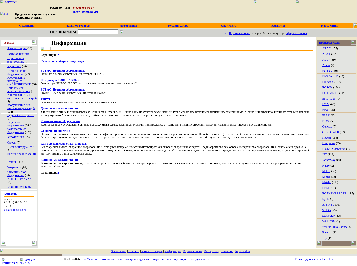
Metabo (326, 182)
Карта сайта (242, 251)
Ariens (326, 65)
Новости (133, 251)
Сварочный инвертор (55, 130)
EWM (325, 104)
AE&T (326, 54)
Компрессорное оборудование (16, 130)
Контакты (227, 251)
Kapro (326, 165)
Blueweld (328, 81)
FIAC (325, 109)
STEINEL (328, 204)
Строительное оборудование (15, 60)
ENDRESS (329, 98)
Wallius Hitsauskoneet (335, 226)
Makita (326, 171)
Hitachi (326, 137)
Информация (173, 251)
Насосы (11, 142)
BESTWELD (330, 76)
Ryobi (325, 199)
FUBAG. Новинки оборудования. (63, 70)
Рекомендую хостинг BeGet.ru (314, 259)
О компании (118, 251)
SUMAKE (328, 215)
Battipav (327, 70)
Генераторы (14, 167)
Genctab (327, 126)
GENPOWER (330, 132)
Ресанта (327, 232)
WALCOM (329, 221)
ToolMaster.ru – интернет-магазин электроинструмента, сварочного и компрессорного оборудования (145, 259)
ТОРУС (46, 99)
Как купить (211, 251)
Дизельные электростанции (59, 108)
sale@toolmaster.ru (85, 11)
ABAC (326, 48)
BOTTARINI (330, 93)
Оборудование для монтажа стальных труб (22, 96)
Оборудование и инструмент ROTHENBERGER (19, 81)
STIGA (326, 210)
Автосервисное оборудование (16, 72)
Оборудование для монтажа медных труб (21, 106)
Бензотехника (15, 136)
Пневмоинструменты (20, 147)
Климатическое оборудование (16, 173)
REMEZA (328, 187)
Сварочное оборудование (15, 123)
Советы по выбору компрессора (62, 61)
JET (324, 154)
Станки (11, 161)
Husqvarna (328, 143)
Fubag (326, 120)
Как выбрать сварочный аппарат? (64, 143)
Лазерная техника (18, 53)
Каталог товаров (152, 251)
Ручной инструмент (19, 178)
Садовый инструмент (20, 115)
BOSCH (327, 87)
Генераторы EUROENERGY (60, 80)
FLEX (326, 115)
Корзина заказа (192, 251)
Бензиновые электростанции (60, 159)
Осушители (14, 66)
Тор (325, 238)
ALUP (326, 59)
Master (326, 176)
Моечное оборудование (21, 153)
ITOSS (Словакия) (333, 148)
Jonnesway (328, 160)
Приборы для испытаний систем (18, 89)
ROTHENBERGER (334, 193)
